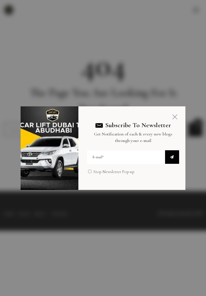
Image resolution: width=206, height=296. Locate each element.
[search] (172, 157)
